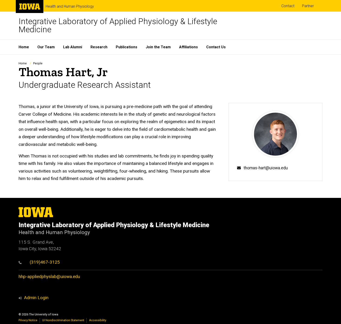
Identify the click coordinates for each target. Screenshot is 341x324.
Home (24, 47)
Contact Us (216, 47)
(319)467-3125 (44, 262)
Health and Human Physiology (70, 6)
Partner (308, 6)
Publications (126, 47)
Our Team (46, 47)
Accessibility (97, 320)
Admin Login (36, 297)
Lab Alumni (72, 47)
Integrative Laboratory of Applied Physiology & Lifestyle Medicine (118, 25)
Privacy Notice (28, 320)
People (37, 63)
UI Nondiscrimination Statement (63, 320)
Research (98, 47)
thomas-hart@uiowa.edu (266, 168)
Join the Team (158, 47)
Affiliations (188, 47)
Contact (287, 6)
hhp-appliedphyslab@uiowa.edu (49, 276)
